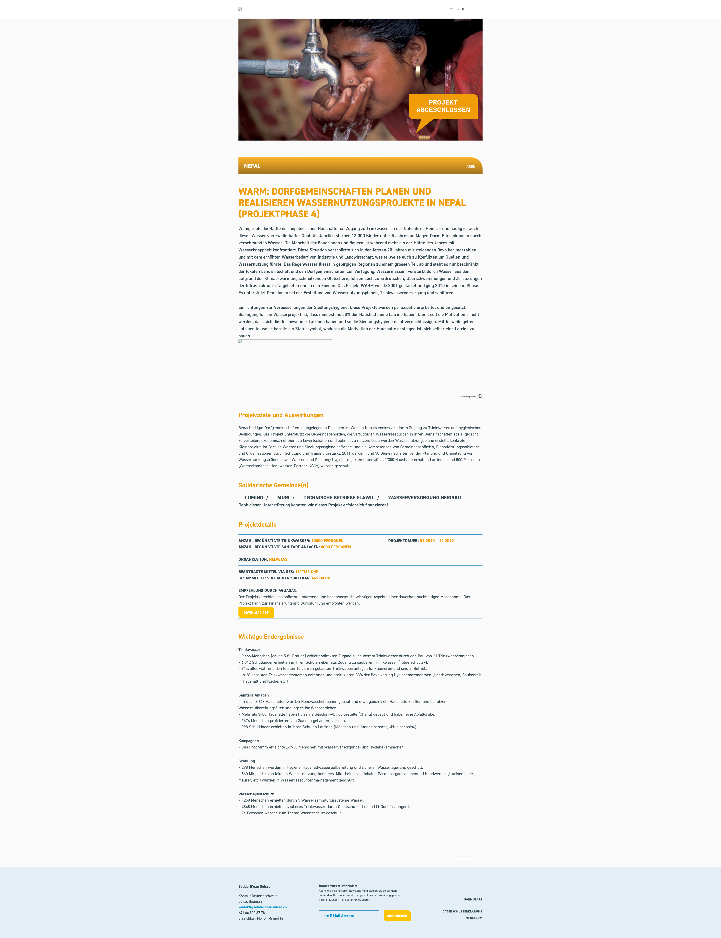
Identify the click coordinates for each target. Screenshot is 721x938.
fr (457, 9)
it (463, 9)
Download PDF (256, 612)
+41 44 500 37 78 (251, 912)
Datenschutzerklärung (463, 911)
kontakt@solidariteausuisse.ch (262, 907)
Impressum (474, 918)
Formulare (473, 899)
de (451, 9)
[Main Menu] (477, 9)
